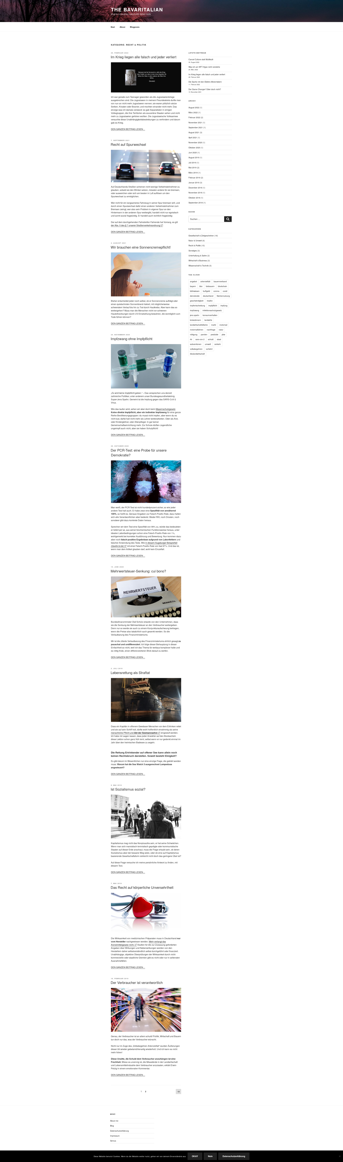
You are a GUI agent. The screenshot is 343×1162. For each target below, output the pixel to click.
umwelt (208, 344)
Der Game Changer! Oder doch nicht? (205, 89)
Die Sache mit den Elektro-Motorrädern (205, 81)
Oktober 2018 (194, 197)
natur (221, 329)
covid (225, 291)
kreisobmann (195, 320)
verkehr (217, 344)
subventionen (195, 344)
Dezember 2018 (195, 187)
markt (213, 324)
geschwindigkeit (196, 300)
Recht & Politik (195, 245)
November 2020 (195, 142)
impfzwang (194, 310)
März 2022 (193, 112)
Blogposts (134, 27)
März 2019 (193, 172)
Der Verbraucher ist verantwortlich (137, 982)
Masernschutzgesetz (165, 409)
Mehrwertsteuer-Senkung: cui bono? (138, 570)
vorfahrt (209, 349)
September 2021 (196, 127)
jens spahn (194, 315)
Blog (112, 1125)
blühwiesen (195, 291)
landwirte (208, 320)
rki (191, 339)
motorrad (223, 324)
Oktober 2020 (194, 147)
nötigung (193, 334)
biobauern (210, 286)
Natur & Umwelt (195, 240)
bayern (193, 286)
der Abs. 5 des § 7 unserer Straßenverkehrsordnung (135, 225)
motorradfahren (196, 329)
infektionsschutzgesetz (212, 310)
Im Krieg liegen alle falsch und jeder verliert (143, 56)
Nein (210, 1156)
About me (114, 1120)
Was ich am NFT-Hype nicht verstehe (204, 67)
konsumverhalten (210, 315)
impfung (224, 305)
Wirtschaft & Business (198, 260)
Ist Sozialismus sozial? (128, 789)
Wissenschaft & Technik (199, 265)
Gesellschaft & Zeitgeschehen (201, 235)
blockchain (222, 286)
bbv (200, 286)
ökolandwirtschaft (197, 353)
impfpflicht (212, 305)
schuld (210, 339)
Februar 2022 (194, 117)
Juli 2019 (192, 162)
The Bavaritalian (137, 9)
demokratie (195, 296)
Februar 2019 (194, 177)
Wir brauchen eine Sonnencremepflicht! (141, 247)
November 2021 (195, 122)
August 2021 (194, 132)
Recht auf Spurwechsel (128, 144)
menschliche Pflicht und (134, 732)
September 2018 (196, 202)
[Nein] (339, 1156)
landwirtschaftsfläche (199, 324)
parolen (204, 334)
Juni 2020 (193, 152)
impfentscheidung (197, 305)
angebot (193, 281)
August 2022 (194, 107)
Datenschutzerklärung (119, 1130)
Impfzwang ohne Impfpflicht (131, 338)
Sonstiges (193, 250)
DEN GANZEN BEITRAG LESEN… (128, 129)
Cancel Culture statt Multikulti (201, 59)
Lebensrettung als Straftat (130, 672)
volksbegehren (196, 349)
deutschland (208, 296)
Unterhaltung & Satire (198, 255)
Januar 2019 (194, 182)
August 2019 (194, 157)
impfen (210, 300)
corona (216, 291)
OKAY (195, 1156)
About (122, 27)
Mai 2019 (192, 167)
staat (219, 339)
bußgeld (206, 291)
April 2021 (193, 137)
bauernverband (220, 281)
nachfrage (211, 329)
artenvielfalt (205, 281)
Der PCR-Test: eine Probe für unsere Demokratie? (139, 452)
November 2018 (195, 192)
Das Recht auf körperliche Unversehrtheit (142, 887)
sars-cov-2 (199, 339)
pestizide (214, 334)
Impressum (115, 1135)
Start (113, 27)
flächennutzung (223, 296)
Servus (113, 1140)
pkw (223, 334)
